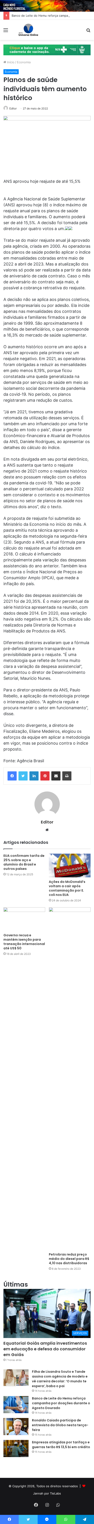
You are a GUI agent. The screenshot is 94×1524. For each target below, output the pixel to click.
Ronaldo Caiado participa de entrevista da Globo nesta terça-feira (60, 1425)
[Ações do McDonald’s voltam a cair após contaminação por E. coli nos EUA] (70, 865)
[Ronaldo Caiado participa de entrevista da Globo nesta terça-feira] (16, 1426)
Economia (24, 62)
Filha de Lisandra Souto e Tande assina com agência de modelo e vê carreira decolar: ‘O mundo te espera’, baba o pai (60, 1378)
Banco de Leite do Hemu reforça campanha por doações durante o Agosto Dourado (61, 1403)
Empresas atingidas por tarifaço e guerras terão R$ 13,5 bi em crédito (61, 1444)
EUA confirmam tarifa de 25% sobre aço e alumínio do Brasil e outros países (23, 862)
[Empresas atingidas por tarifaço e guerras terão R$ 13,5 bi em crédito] (16, 1448)
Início (10, 62)
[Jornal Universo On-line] (28, 30)
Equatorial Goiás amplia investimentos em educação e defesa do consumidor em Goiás (45, 1348)
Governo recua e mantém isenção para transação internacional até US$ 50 (24, 942)
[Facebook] (12, 776)
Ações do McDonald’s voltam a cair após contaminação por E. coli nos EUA (67, 888)
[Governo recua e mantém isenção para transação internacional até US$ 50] (24, 919)
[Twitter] (23, 776)
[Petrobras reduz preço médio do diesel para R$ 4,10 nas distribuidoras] (70, 1078)
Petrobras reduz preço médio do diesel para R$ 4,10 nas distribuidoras (69, 1258)
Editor (13, 108)
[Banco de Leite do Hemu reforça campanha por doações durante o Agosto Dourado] (16, 1404)
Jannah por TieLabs (47, 1493)
